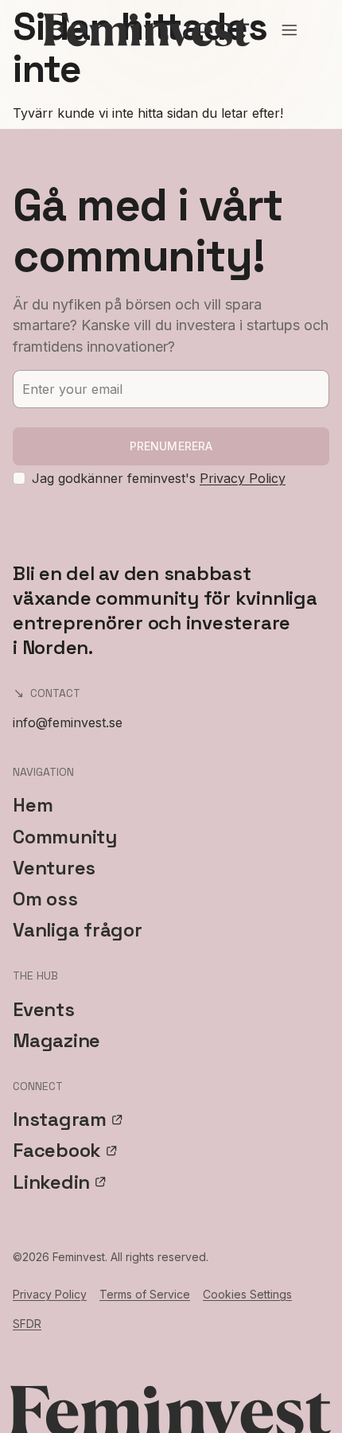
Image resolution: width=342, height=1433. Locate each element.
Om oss (45, 898)
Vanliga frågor (77, 929)
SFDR (27, 1323)
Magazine (56, 1040)
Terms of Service (144, 1294)
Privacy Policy (243, 478)
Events (44, 1009)
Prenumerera (171, 446)
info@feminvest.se (67, 722)
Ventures (54, 867)
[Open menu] (289, 30)
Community (65, 836)
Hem (32, 804)
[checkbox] (19, 478)
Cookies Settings (247, 1294)
